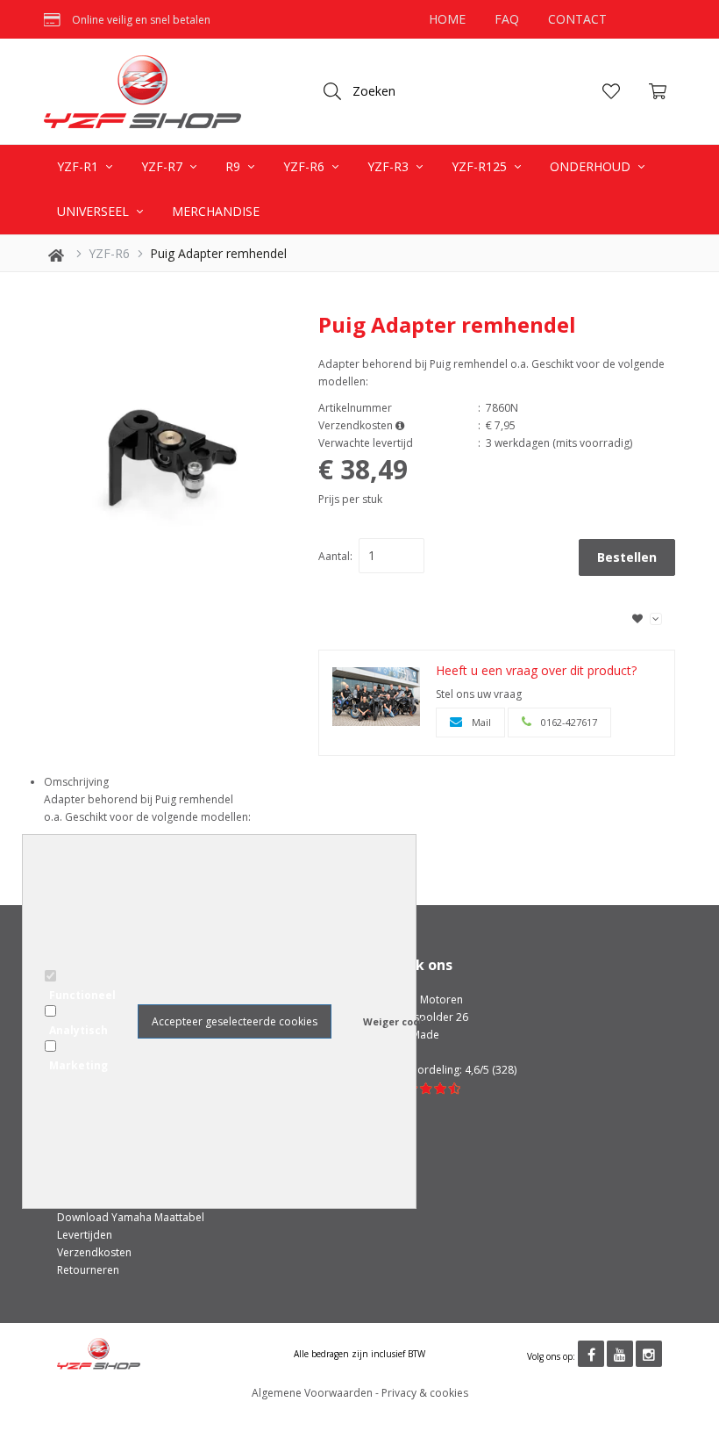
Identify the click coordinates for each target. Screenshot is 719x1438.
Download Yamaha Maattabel (130, 1217)
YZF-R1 (79, 166)
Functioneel (82, 995)
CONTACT (577, 19)
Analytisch (78, 1030)
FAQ (507, 19)
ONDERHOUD (592, 166)
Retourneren (88, 1269)
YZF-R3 (389, 166)
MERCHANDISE (216, 211)
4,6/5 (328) (490, 1069)
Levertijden (84, 1234)
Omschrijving (76, 781)
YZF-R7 (163, 166)
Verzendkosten (94, 1252)
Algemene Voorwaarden (312, 1392)
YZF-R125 (481, 166)
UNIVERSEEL (94, 211)
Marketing (78, 1065)
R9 (234, 166)
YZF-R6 (305, 166)
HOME (447, 19)
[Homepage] (149, 91)
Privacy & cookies (424, 1392)
